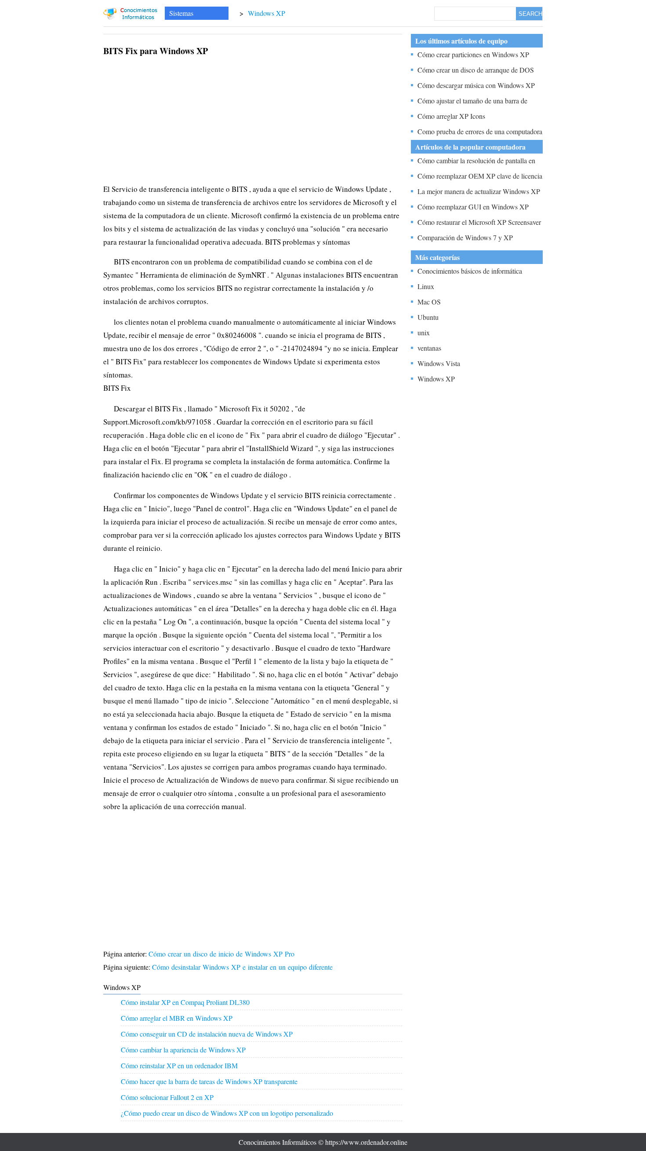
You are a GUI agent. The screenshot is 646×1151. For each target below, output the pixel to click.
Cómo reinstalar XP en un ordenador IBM (179, 1065)
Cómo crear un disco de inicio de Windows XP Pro (223, 953)
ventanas (429, 347)
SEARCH (530, 14)
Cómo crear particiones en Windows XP (473, 54)
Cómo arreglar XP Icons (451, 116)
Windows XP (266, 13)
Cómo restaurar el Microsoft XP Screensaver (479, 222)
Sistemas (181, 13)
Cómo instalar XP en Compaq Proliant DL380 (185, 1002)
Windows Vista (438, 363)
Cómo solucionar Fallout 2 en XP (167, 1097)
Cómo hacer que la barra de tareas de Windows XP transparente (209, 1081)
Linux (425, 286)
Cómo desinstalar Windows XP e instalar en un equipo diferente (243, 966)
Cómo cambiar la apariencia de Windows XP (183, 1049)
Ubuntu (428, 317)
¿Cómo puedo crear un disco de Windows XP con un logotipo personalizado (227, 1113)
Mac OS (429, 301)
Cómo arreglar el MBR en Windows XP (176, 1018)
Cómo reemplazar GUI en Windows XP (473, 206)
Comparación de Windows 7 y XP (465, 237)
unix (423, 332)
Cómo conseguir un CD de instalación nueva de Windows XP (207, 1033)
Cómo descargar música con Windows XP (476, 85)
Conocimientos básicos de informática (469, 270)
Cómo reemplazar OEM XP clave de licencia (479, 175)
